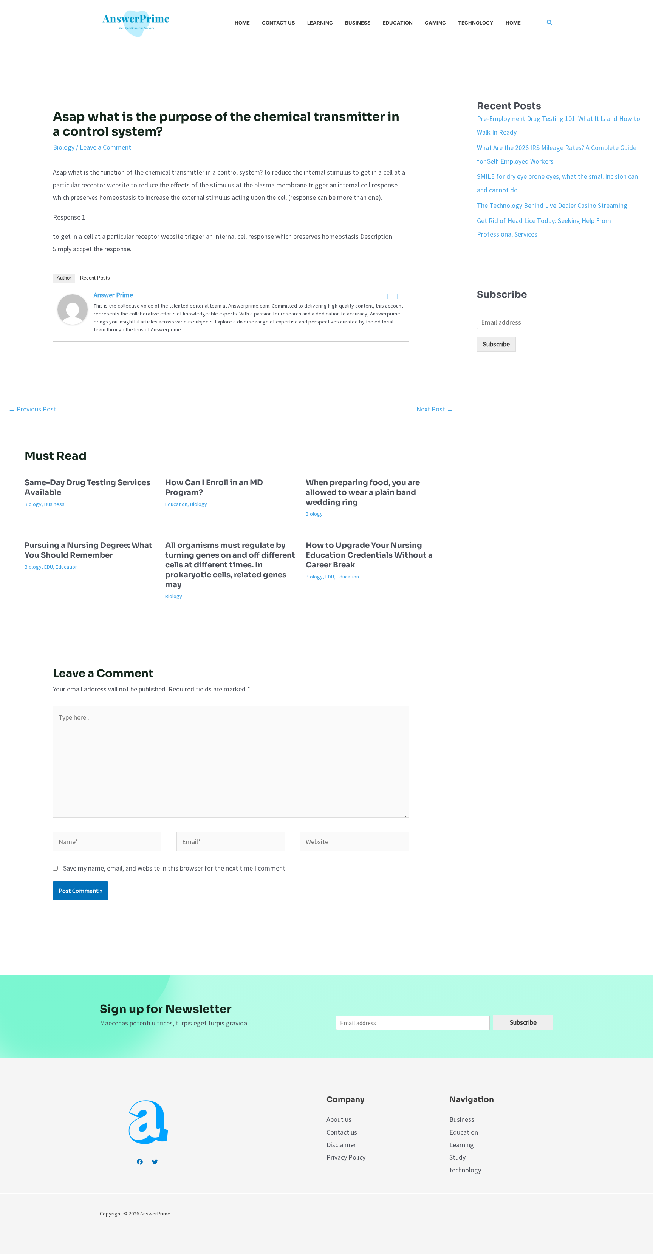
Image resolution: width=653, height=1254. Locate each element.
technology (465, 1170)
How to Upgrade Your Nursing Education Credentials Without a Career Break (369, 555)
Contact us (278, 23)
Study (457, 1157)
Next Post (434, 409)
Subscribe (496, 344)
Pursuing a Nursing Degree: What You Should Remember (88, 550)
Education (398, 23)
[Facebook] (389, 296)
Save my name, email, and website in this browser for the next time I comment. (175, 868)
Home (242, 23)
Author (64, 278)
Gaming (435, 23)
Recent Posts (95, 278)
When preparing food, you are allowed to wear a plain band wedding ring (363, 492)
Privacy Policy (345, 1157)
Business (358, 23)
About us (338, 1119)
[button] (549, 23)
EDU (48, 566)
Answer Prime (113, 295)
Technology (476, 23)
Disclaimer (341, 1144)
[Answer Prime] (72, 308)
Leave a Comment (105, 147)
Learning (320, 23)
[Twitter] (399, 296)
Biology (63, 147)
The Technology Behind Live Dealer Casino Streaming (552, 205)
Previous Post (32, 409)
